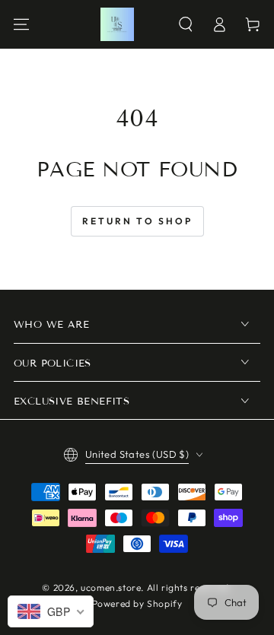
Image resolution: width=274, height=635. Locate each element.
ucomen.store (111, 587)
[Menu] (21, 24)
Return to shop (137, 221)
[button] (185, 24)
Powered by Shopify (137, 603)
